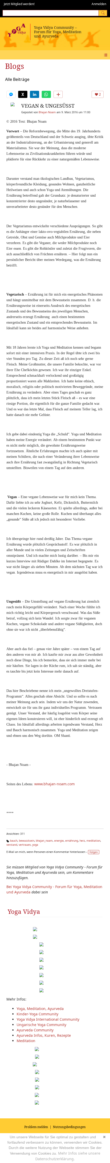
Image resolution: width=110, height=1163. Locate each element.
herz (82, 840)
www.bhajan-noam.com (54, 783)
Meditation (26, 1040)
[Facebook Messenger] (11, 94)
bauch (13, 840)
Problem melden (36, 1127)
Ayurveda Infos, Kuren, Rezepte (44, 1035)
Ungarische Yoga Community (41, 1024)
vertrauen (25, 844)
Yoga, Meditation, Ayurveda (40, 1008)
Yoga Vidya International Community (48, 1019)
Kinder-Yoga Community (37, 1014)
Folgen (94, 852)
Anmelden (99, 4)
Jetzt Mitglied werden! (19, 4)
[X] (22, 94)
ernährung (71, 840)
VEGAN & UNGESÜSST (47, 105)
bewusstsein (26, 840)
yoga (35, 844)
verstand (11, 844)
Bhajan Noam (47, 112)
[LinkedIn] (34, 94)
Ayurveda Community (35, 1030)
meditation (93, 840)
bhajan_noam (44, 840)
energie (59, 840)
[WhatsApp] (46, 94)
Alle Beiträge (17, 79)
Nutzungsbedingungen (69, 1127)
